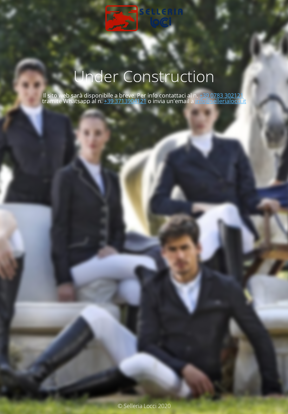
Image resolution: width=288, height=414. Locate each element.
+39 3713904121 (125, 101)
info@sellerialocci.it (220, 101)
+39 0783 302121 (221, 95)
